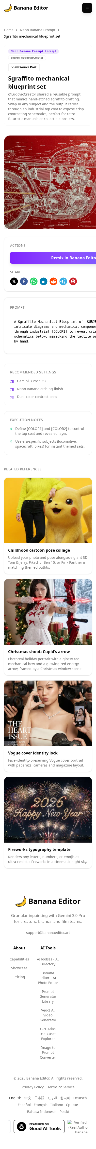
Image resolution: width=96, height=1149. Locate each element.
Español (24, 1104)
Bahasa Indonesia (42, 1111)
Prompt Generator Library (48, 996)
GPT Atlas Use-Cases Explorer (47, 1033)
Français (41, 1104)
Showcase (19, 968)
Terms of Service (61, 1087)
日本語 (39, 1097)
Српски (72, 1104)
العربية (52, 1097)
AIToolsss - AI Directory (48, 961)
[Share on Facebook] (24, 281)
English (15, 1097)
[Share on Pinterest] (73, 281)
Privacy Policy (33, 1087)
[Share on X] (14, 281)
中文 (27, 1097)
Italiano (56, 1104)
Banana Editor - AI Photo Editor (48, 978)
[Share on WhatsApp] (34, 281)
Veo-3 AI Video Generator (48, 1015)
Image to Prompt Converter (48, 1052)
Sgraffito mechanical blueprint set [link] (32, 36)
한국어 (65, 1097)
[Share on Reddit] (53, 281)
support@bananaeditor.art (48, 932)
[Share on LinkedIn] (44, 281)
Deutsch (80, 1097)
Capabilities (19, 959)
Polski (64, 1111)
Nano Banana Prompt (37, 29)
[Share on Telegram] (63, 281)
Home (9, 29)
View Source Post (24, 67)
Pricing (19, 976)
